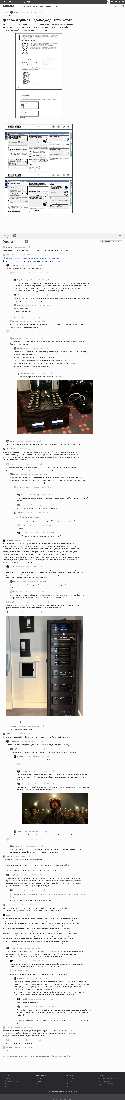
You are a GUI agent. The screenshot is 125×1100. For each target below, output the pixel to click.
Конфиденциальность (42, 1087)
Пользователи (71, 1078)
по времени (116, 242)
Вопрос (6, 12)
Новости (22, 6)
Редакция (8, 1084)
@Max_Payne (20, 566)
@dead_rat (20, 874)
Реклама (7, 1087)
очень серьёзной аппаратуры (73, 521)
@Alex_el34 (24, 474)
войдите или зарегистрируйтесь (60, 1056)
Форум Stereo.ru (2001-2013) (106, 1084)
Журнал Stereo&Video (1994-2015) (107, 1078)
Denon (12, 16)
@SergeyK (22, 321)
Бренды (55, 6)
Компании (70, 1087)
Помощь (38, 1081)
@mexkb (19, 948)
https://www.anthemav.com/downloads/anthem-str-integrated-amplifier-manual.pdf (32, 258)
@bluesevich (23, 749)
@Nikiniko (30, 525)
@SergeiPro (19, 1040)
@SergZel (26, 279)
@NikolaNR (31, 373)
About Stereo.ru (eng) (11, 1081)
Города (69, 1084)
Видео (48, 6)
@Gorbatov (21, 741)
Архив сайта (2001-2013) (105, 1081)
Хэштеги (69, 1081)
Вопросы (41, 6)
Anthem (6, 16)
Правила (38, 1078)
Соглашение (39, 1084)
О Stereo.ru (8, 1078)
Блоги (34, 6)
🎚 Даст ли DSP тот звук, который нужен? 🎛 (16, 2)
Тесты (28, 6)
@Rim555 (19, 265)
